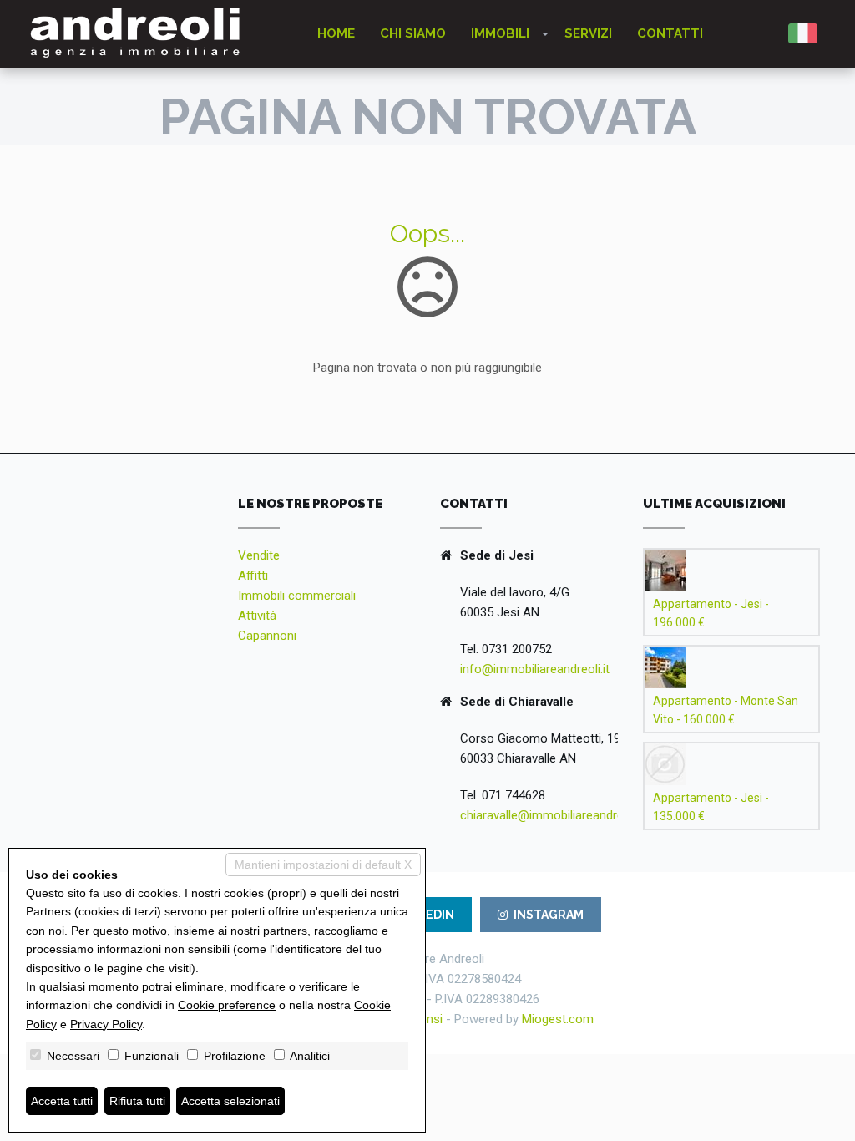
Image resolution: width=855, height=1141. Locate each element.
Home (336, 33)
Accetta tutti (62, 1101)
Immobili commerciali (297, 595)
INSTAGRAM (549, 914)
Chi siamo (413, 33)
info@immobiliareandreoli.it (535, 669)
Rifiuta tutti (137, 1101)
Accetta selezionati (230, 1101)
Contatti (670, 33)
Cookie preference (227, 1005)
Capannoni (267, 635)
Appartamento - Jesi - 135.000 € (711, 807)
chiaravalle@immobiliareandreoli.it (552, 815)
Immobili (500, 33)
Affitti (253, 575)
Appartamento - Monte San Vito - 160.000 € (725, 710)
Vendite (259, 555)
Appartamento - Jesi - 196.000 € (711, 613)
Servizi (588, 33)
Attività (257, 615)
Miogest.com (558, 1019)
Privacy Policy (106, 1024)
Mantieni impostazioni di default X (323, 864)
